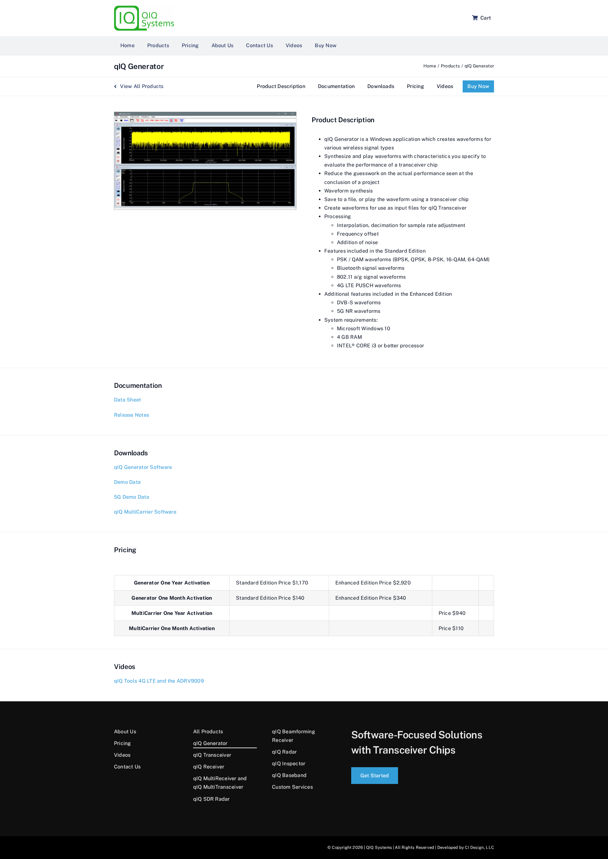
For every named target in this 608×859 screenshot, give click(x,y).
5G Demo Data (131, 497)
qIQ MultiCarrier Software (145, 512)
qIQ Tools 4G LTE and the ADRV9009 (159, 681)
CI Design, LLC (479, 847)
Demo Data (127, 482)
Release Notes (131, 415)
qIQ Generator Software (143, 467)
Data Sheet (127, 400)
